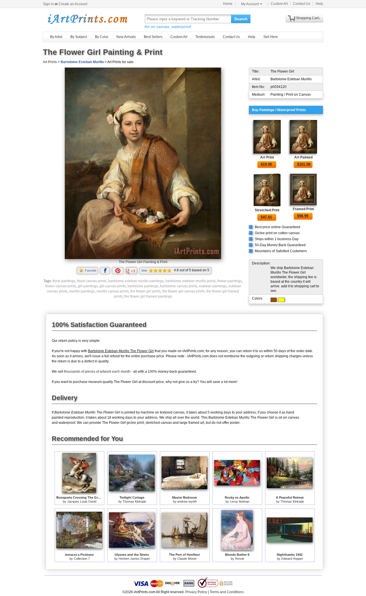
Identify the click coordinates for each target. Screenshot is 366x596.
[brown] (273, 300)
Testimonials (205, 37)
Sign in (48, 4)
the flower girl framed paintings (148, 296)
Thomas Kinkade (134, 501)
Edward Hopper (292, 558)
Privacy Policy (196, 592)
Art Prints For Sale (87, 18)
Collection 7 (82, 558)
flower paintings (229, 281)
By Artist (56, 37)
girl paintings (88, 286)
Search (241, 19)
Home (227, 4)
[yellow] (281, 300)
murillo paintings (82, 291)
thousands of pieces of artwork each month (97, 372)
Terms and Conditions (227, 592)
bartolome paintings (143, 286)
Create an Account (73, 4)
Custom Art (279, 4)
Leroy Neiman (239, 501)
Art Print (267, 157)
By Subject (78, 37)
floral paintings (64, 281)
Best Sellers (153, 37)
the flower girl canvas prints (183, 291)
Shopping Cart (307, 18)
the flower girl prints (145, 291)
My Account (250, 4)
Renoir (239, 558)
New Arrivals (126, 37)
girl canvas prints (113, 286)
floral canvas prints (91, 281)
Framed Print (303, 209)
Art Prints (50, 62)
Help (319, 4)
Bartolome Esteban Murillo (82, 62)
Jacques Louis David (81, 501)
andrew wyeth (187, 501)
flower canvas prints (60, 286)
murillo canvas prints (113, 291)
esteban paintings (213, 286)
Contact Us (301, 4)
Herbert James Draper (134, 558)
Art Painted (303, 157)
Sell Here (270, 37)
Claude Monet (186, 558)
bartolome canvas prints (178, 286)
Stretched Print (267, 210)
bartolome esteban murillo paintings (136, 281)
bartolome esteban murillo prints (191, 281)
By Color (101, 37)
